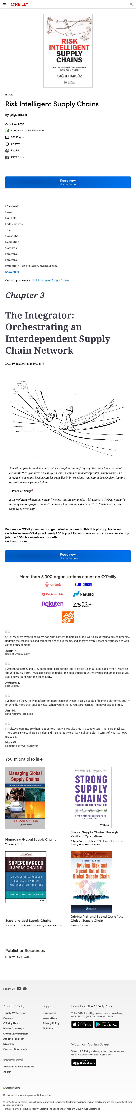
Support (48, 1006)
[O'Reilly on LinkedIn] (19, 988)
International (13, 1060)
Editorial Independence (52, 1108)
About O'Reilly (13, 1006)
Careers (8, 1018)
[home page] (19, 4)
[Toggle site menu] (4, 4)
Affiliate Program (13, 1038)
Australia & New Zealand (18, 1066)
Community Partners (15, 1033)
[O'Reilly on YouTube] (25, 988)
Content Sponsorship (16, 1049)
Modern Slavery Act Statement (83, 1108)
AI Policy (47, 1028)
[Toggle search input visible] (132, 4)
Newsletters (49, 1018)
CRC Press (17, 157)
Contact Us (49, 1013)
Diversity (8, 1044)
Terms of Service (12, 1108)
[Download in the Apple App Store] (82, 1027)
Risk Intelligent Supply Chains (51, 280)
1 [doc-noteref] (32, 490)
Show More (12, 272)
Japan (7, 1071)
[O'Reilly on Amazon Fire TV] (83, 1065)
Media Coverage (13, 1028)
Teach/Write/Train (14, 1013)
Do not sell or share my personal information (27, 1095)
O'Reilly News (11, 1023)
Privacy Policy (50, 1023)
